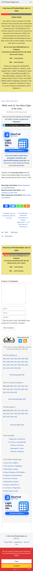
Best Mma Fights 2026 (17, 425)
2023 (11, 368)
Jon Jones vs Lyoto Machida (17, 442)
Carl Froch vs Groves (10, 478)
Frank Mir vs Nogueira (17, 451)
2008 (8, 362)
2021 (4, 368)
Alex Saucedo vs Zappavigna (13, 466)
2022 (8, 368)
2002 (11, 358)
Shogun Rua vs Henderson (17, 439)
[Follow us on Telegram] (20, 342)
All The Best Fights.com (10, 2)
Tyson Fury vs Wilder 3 (11, 463)
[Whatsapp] (20, 206)
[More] (26, 206)
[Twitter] (13, 206)
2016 (11, 365)
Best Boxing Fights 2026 (17, 375)
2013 (26, 362)
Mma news (14, 101)
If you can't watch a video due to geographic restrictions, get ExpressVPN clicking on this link (16, 158)
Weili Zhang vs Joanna (11, 469)
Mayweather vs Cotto (17, 448)
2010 (15, 362)
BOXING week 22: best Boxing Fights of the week (8, 216)
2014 (4, 365)
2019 (22, 365)
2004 (19, 358)
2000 (4, 358)
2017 (15, 365)
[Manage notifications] (28, 567)
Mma (7, 101)
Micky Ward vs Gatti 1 (11, 491)
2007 (4, 362)
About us (16, 538)
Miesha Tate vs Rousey (11, 481)
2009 (11, 362)
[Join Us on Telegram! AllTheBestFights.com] (16, 126)
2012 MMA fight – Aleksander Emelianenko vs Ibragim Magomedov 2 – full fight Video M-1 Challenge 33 (23, 220)
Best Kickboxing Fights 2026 (16, 399)
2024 (15, 368)
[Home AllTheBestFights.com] (9, 342)
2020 (26, 365)
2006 (26, 358)
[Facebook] (6, 206)
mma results (8, 236)
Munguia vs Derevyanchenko (13, 475)
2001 (8, 358)
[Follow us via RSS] (25, 342)
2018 (19, 365)
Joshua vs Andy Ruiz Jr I (11, 484)
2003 (15, 358)
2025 (19, 368)
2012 (22, 362)
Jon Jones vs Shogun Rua (12, 488)
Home (3, 101)
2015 (8, 365)
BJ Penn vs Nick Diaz (17, 445)
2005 (22, 358)
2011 (19, 362)
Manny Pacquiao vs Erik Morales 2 (14, 472)
